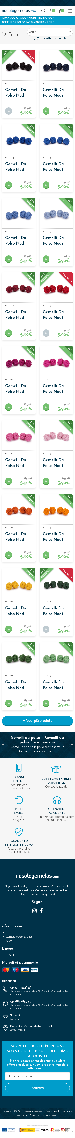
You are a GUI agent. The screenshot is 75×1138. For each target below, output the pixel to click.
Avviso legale (53, 1111)
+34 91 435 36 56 (39, 991)
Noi (8, 932)
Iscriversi (37, 1088)
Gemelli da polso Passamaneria (23, 22)
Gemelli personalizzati (19, 936)
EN (9, 954)
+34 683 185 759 (39, 1005)
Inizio (5, 18)
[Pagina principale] (19, 11)
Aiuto (9, 940)
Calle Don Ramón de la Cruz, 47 (31, 1028)
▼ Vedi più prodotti (37, 721)
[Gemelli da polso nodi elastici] (18, 66)
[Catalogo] (70, 10)
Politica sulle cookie (47, 1115)
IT (20, 954)
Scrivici (15, 1017)
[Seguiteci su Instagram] (34, 911)
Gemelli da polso (40, 18)
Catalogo (19, 18)
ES (3, 954)
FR (15, 954)
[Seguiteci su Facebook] (41, 911)
